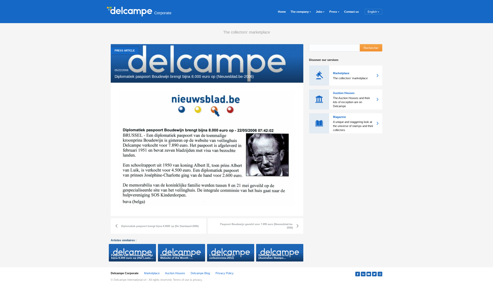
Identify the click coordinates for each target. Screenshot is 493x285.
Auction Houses (175, 273)
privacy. (198, 279)
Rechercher (371, 48)
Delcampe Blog (200, 273)
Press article (125, 50)
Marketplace (152, 273)
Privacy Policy (224, 273)
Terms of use (181, 279)
